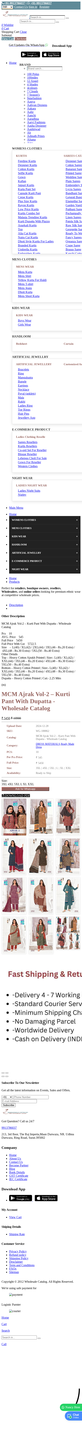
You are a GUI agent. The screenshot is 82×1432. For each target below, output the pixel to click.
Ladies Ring (25, 405)
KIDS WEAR (24, 315)
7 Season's (33, 94)
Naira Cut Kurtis (28, 237)
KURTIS (21, 155)
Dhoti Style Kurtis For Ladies (36, 241)
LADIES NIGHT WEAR (31, 485)
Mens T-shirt (25, 284)
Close (23, 31)
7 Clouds (32, 91)
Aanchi (31, 115)
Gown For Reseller (29, 462)
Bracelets (23, 369)
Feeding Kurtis (27, 161)
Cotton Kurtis (26, 169)
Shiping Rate (17, 1234)
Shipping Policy (18, 1258)
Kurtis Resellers (27, 446)
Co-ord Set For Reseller (32, 450)
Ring (21, 373)
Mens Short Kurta (28, 296)
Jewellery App (26, 417)
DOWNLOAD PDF (17, 795)
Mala (21, 397)
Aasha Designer (36, 125)
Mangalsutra (25, 377)
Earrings (23, 385)
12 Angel (32, 81)
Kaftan (22, 181)
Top (20, 229)
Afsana (31, 139)
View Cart (8, 38)
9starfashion (34, 98)
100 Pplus (33, 74)
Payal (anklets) (27, 393)
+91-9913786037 (14, 3)
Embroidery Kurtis (29, 253)
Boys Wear (24, 320)
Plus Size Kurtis (27, 201)
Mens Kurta (25, 272)
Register (44, 6)
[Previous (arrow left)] (3, 1076)
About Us (15, 1158)
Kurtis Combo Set (29, 213)
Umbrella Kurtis (27, 249)
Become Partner (18, 1165)
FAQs (12, 1268)
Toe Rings (24, 409)
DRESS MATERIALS (48, 744)
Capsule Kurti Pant (29, 193)
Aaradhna (33, 118)
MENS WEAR (25, 266)
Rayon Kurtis (26, 205)
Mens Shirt (24, 276)
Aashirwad (33, 129)
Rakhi (21, 401)
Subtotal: (7, 35)
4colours (32, 87)
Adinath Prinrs (36, 136)
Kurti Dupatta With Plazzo (34, 221)
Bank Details (17, 1172)
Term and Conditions (22, 1265)
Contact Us (21, 6)
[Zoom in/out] (6, 1073)
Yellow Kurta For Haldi (32, 280)
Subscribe (8, 1105)
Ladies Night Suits (29, 490)
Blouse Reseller (27, 454)
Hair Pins (23, 413)
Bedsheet (21, 343)
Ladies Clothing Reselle (30, 436)
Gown (22, 177)
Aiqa (30, 143)
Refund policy (17, 1254)
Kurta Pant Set (26, 189)
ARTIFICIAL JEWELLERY (34, 364)
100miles (32, 77)
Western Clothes (28, 466)
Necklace (23, 389)
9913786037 (9, 1127)
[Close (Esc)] (3, 1073)
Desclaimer (16, 1261)
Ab (29, 132)
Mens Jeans (25, 288)
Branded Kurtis (27, 245)
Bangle (22, 381)
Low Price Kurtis (28, 209)
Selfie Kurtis (25, 173)
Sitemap (14, 1272)
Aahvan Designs (37, 105)
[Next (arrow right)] (6, 1076)
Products (14, 581)
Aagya (31, 101)
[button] (41, 1427)
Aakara (31, 108)
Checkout (20, 38)
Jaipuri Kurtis (26, 185)
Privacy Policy (18, 1251)
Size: (4, 780)
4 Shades (32, 84)
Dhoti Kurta (25, 292)
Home (13, 62)
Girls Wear (24, 324)
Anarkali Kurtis (27, 225)
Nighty (22, 494)
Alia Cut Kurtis (27, 233)
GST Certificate (18, 1175)
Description (16, 605)
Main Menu (16, 507)
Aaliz (30, 112)
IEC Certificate (18, 1179)
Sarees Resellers (27, 442)
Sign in (33, 6)
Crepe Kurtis (25, 197)
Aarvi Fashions (36, 122)
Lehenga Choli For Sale (32, 458)
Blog (12, 1168)
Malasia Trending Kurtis (32, 217)
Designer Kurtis (27, 165)
